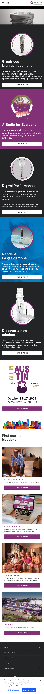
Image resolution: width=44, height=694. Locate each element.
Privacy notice (20, 686)
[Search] (8, 3)
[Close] (40, 680)
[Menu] (3, 3)
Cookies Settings (13, 690)
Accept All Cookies (29, 690)
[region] (22, 685)
